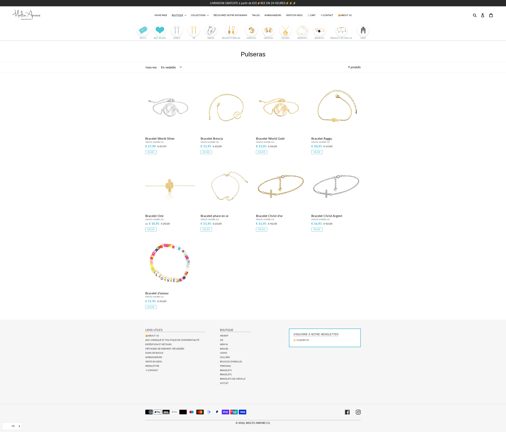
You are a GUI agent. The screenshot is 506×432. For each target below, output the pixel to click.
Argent (224, 335)
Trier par (151, 67)
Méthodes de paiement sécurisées (164, 348)
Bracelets (226, 370)
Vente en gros (153, 361)
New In (224, 344)
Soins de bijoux (154, 352)
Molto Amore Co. (258, 422)
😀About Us (152, 335)
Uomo (223, 352)
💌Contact (151, 370)
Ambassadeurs (153, 357)
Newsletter (152, 366)
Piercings (225, 366)
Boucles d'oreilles (231, 361)
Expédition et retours (158, 344)
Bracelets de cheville (232, 378)
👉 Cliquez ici (301, 340)
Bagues (224, 348)
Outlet (224, 383)
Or (221, 340)
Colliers (225, 357)
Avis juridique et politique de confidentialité (172, 340)
